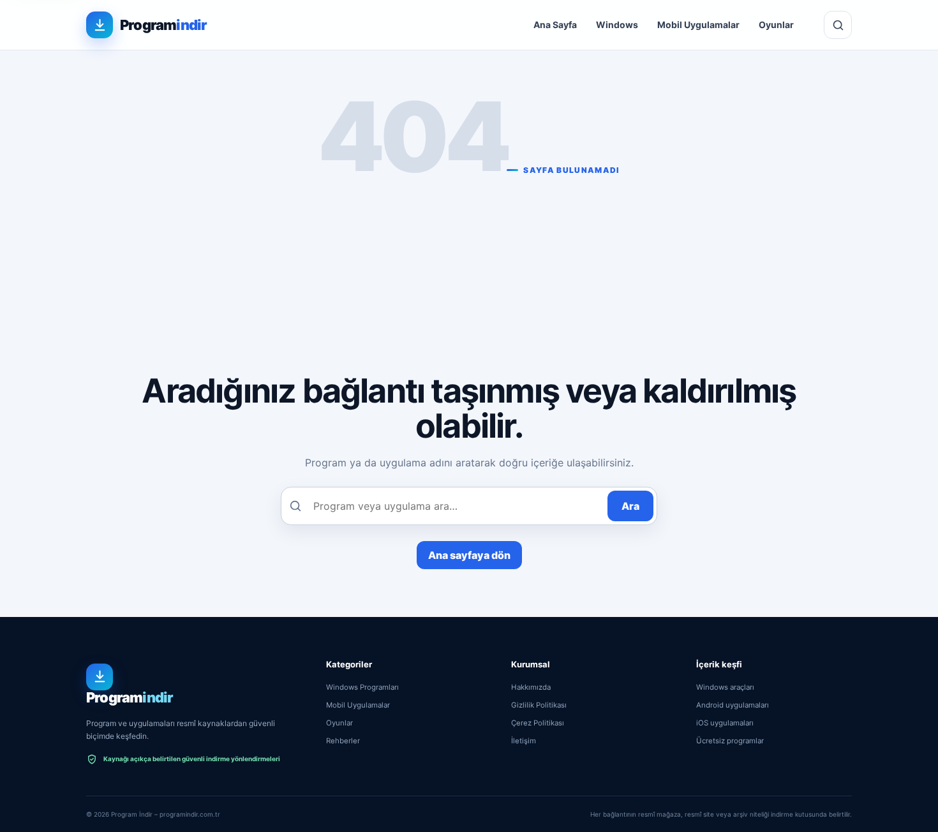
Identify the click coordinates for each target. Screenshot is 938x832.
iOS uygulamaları (725, 722)
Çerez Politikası (537, 722)
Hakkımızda (531, 687)
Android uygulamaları (732, 705)
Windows (617, 24)
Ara (630, 506)
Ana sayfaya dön (469, 555)
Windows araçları (725, 687)
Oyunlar (776, 24)
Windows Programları (362, 687)
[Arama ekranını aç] (838, 25)
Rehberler (343, 740)
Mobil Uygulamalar (698, 24)
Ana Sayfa (555, 24)
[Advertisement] (469, 270)
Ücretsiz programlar (730, 740)
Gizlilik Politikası (539, 705)
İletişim (523, 740)
